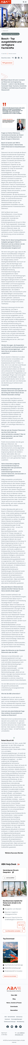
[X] (21, 58)
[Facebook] (18, 58)
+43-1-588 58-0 (20, 1033)
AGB (5, 1016)
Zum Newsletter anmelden (13, 931)
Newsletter (14, 1010)
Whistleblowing (20, 1021)
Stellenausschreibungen (10, 1021)
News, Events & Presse (14, 1003)
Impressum (7, 1019)
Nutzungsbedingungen (16, 1019)
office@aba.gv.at (19, 1034)
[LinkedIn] (16, 58)
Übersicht (5, 31)
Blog (14, 999)
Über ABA (14, 995)
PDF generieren (7, 63)
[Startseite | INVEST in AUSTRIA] (14, 989)
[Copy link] (13, 58)
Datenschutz (19, 1016)
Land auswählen (10, 877)
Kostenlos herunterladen (10, 976)
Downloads (14, 1006)
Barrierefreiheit (11, 1016)
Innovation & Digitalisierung (10, 34)
